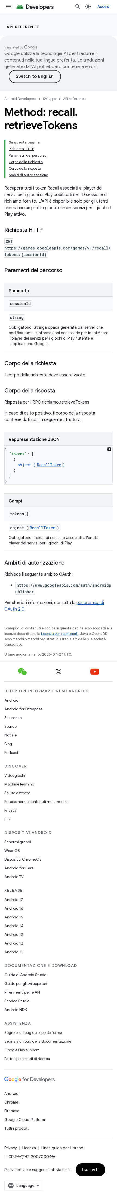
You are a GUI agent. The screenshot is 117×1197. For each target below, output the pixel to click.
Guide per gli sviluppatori (25, 983)
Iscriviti (90, 1169)
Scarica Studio (16, 1000)
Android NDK (15, 1009)
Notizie (10, 735)
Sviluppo (49, 98)
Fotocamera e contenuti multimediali (36, 801)
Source (10, 726)
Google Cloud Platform (24, 1119)
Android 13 (13, 934)
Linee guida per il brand (62, 1148)
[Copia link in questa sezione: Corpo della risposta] (60, 391)
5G (7, 819)
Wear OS (12, 850)
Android (11, 700)
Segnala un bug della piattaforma (33, 1032)
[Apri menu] (8, 6)
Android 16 (13, 908)
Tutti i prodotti (16, 1128)
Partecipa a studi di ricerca (27, 1058)
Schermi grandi (17, 841)
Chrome (11, 1102)
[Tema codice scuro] (109, 449)
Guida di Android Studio (25, 974)
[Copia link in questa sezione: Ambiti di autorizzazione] (69, 563)
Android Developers (20, 98)
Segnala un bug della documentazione (37, 1041)
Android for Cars (18, 868)
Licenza (29, 1148)
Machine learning (19, 784)
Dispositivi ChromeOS (23, 859)
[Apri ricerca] (78, 6)
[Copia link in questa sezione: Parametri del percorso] (68, 270)
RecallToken (49, 464)
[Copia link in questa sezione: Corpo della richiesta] (61, 364)
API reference (23, 27)
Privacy (10, 810)
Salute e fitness (17, 792)
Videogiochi (14, 775)
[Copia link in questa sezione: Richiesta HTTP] (48, 230)
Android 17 (13, 899)
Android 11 (13, 951)
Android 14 (13, 925)
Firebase (11, 1110)
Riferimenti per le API (22, 992)
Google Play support (21, 1049)
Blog (8, 743)
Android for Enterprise (23, 708)
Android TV (14, 876)
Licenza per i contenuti (59, 633)
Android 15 (13, 917)
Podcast (11, 752)
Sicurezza (13, 717)
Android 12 (13, 943)
